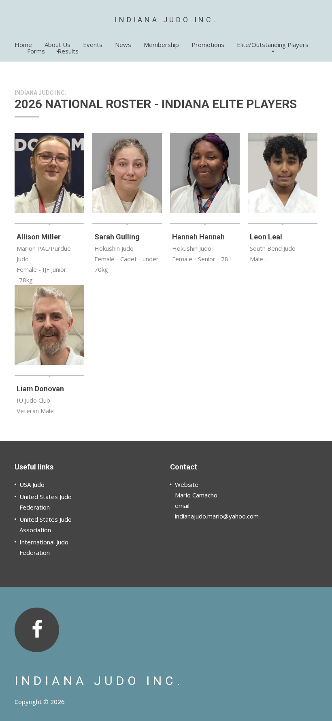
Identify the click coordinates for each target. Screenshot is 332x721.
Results (68, 51)
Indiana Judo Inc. (166, 19)
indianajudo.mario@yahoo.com (217, 516)
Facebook (37, 630)
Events (92, 44)
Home (23, 44)
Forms (36, 51)
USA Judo (32, 484)
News (123, 44)
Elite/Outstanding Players (273, 44)
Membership (161, 44)
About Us (57, 44)
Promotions (208, 44)
